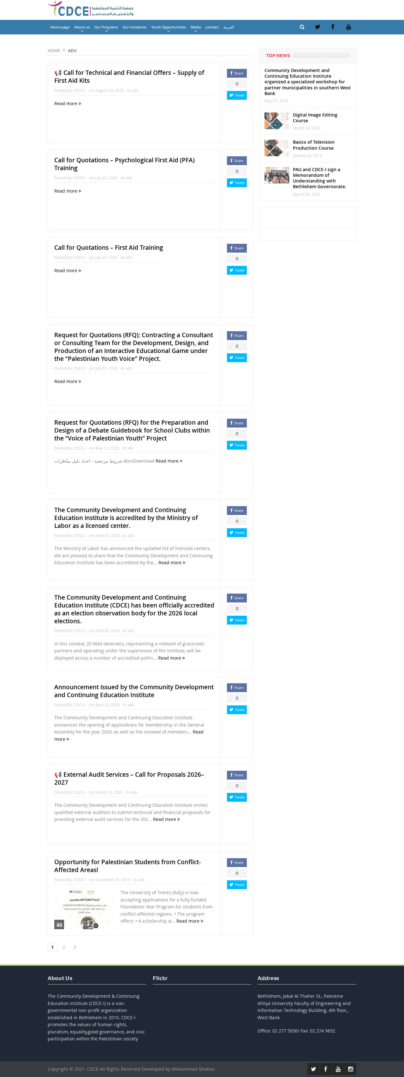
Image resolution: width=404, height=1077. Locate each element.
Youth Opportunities (168, 27)
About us (82, 27)
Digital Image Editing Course (315, 117)
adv (135, 90)
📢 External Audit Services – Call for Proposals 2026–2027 (129, 778)
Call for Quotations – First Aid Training (108, 247)
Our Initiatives (134, 27)
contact (212, 27)
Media (196, 27)
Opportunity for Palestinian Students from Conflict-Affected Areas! (127, 866)
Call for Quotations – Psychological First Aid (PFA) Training (124, 164)
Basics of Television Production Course (314, 145)
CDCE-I (80, 90)
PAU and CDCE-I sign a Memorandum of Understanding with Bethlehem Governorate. (319, 178)
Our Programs (106, 27)
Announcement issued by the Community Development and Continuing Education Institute (134, 691)
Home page (59, 27)
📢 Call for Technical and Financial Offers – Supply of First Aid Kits (129, 77)
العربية (228, 27)
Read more (66, 103)
